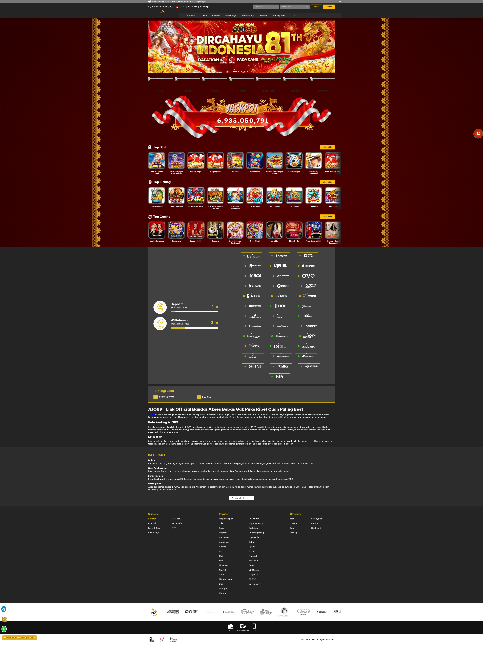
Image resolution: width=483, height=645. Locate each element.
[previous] (157, 46)
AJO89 (151, 414)
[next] (325, 46)
